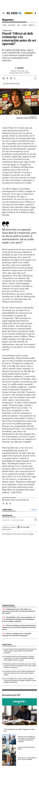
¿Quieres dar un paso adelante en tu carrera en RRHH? (27, 758)
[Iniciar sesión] (35, 13)
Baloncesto (11, 25)
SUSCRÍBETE (28, 13)
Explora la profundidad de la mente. (26, 748)
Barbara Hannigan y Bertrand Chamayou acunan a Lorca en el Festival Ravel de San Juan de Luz (19, 627)
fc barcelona (6, 30)
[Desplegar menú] (3, 13)
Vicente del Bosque (17, 520)
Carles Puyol (6, 520)
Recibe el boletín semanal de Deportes (17, 500)
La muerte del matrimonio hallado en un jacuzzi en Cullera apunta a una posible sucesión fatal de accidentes (20, 650)
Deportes (8, 19)
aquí (32, 534)
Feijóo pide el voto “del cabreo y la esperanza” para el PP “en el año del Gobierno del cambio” (18, 611)
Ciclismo (24, 25)
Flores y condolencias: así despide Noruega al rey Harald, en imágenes (16, 634)
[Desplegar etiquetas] (35, 519)
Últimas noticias (8, 605)
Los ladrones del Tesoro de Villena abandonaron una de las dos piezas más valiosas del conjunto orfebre (19, 673)
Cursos (19, 702)
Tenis (18, 25)
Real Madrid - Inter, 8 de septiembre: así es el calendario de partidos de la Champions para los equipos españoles (18, 619)
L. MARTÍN (19, 68)
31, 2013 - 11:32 (22, 71)
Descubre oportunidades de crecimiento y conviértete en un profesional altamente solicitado (26, 739)
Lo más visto (6, 644)
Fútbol (4, 25)
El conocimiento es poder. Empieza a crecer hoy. (19, 730)
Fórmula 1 (31, 25)
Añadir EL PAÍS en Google (12, 83)
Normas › (34, 509)
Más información (6, 529)
